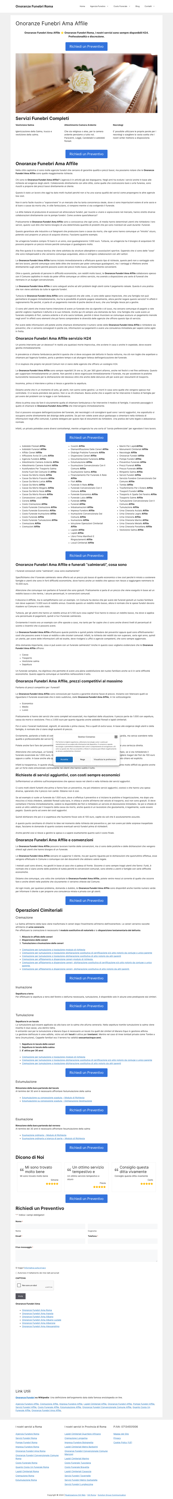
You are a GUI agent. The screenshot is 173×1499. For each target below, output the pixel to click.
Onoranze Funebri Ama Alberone (38, 1323)
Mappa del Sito (121, 1434)
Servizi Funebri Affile (26, 1407)
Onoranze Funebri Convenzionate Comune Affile (106, 1407)
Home (82, 6)
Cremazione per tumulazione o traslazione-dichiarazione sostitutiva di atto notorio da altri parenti (71, 956)
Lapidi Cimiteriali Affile (95, 1404)
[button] (116, 737)
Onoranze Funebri (25, 1397)
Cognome (92, 1231)
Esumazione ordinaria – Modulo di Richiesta (44, 1135)
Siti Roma (91, 1495)
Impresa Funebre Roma (27, 1447)
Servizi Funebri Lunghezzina (79, 1484)
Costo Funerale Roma (26, 1463)
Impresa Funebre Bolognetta (79, 1442)
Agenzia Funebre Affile (27, 1404)
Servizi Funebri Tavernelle (78, 1475)
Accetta (64, 759)
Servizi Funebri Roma (26, 1438)
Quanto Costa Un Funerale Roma (32, 1467)
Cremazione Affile (49, 1404)
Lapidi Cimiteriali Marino (77, 1458)
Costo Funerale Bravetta (77, 1467)
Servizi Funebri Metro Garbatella (81, 1480)
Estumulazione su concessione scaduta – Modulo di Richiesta (53, 1097)
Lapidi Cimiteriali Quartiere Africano (83, 1434)
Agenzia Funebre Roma (27, 1434)
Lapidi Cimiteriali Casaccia (78, 1471)
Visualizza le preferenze (105, 759)
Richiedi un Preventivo (87, 46)
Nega (82, 759)
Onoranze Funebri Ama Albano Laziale (41, 1320)
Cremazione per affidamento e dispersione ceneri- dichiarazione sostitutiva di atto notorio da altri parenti (76, 969)
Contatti (148, 6)
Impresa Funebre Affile (70, 1404)
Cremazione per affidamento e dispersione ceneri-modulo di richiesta (57, 959)
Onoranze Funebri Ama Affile (46, 1410)
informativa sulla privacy (35, 1268)
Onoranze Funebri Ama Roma (37, 1310)
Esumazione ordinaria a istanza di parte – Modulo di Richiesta (53, 1138)
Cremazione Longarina (76, 1438)
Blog (138, 6)
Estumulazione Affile (70, 1407)
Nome (18, 1231)
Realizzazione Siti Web (75, 1495)
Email (19, 1236)
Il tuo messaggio (24, 1247)
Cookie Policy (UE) (122, 1442)
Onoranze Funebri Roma (34, 6)
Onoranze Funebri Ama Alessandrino (40, 1326)
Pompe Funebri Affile (143, 1404)
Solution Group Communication (112, 1495)
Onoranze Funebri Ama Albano (37, 1316)
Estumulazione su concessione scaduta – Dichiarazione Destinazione (57, 1101)
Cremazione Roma (25, 1475)
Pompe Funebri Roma (26, 1442)
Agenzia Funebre (97, 6)
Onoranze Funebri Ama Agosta (37, 1313)
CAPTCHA (21, 1278)
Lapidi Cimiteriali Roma (27, 1471)
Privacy (117, 1438)
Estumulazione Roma (26, 1480)
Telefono (93, 1236)
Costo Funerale (120, 6)
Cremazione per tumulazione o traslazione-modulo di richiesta (53, 949)
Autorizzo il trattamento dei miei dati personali (38, 1273)
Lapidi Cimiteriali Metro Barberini (81, 1447)
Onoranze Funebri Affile (120, 1404)
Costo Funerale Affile (48, 1407)
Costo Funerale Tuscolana (78, 1463)
